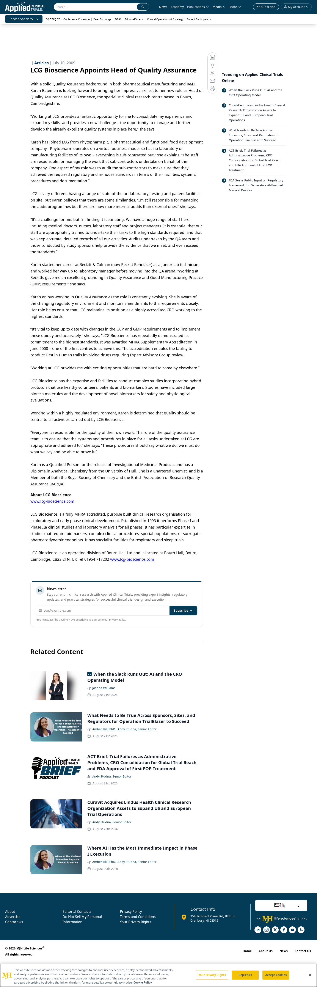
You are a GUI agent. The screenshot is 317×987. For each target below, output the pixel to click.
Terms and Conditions (138, 916)
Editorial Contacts (77, 911)
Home (247, 951)
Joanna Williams (103, 688)
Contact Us (14, 921)
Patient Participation (199, 19)
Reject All (245, 975)
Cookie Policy (142, 982)
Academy (177, 7)
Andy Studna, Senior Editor (137, 729)
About (10, 911)
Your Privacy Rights (135, 921)
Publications (196, 7)
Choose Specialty (21, 19)
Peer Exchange (102, 19)
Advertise (12, 916)
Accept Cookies (276, 975)
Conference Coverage (76, 19)
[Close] (310, 974)
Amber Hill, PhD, (104, 729)
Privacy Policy (131, 911)
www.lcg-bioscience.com (52, 501)
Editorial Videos (134, 19)
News (163, 7)
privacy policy (117, 620)
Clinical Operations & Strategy (165, 19)
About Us (266, 951)
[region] (158, 975)
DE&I (118, 19)
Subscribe (181, 610)
